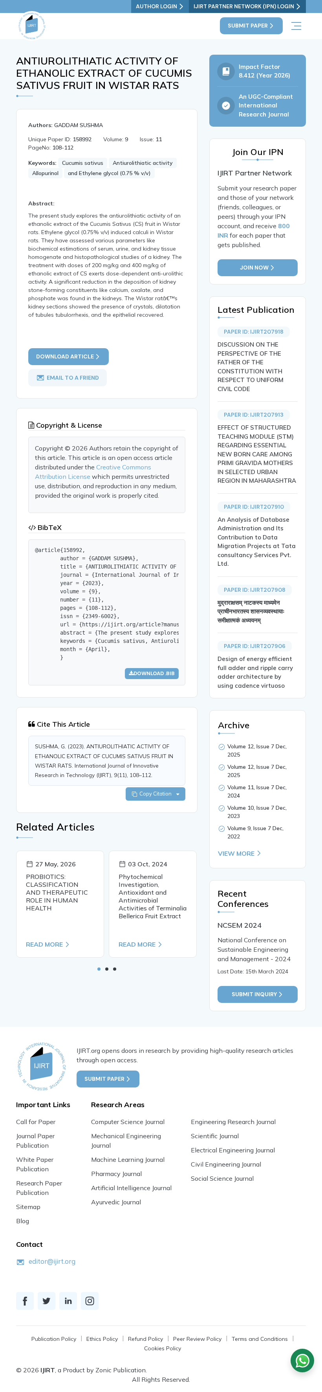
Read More (44, 944)
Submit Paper (248, 25)
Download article (65, 356)
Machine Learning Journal (128, 1159)
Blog (22, 1221)
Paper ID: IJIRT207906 (254, 646)
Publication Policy (53, 1338)
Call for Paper (35, 1122)
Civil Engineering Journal (226, 1164)
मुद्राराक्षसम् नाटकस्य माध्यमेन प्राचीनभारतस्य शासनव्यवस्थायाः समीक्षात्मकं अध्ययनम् (251, 611)
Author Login (156, 6)
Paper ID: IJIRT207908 (254, 589)
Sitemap (28, 1207)
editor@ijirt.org (52, 1261)
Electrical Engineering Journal (233, 1150)
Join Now (254, 267)
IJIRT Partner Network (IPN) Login (244, 6)
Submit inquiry (254, 994)
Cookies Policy (162, 1348)
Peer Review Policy (197, 1338)
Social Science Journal (222, 1178)
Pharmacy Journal (116, 1174)
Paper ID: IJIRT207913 (254, 414)
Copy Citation (156, 793)
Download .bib (154, 673)
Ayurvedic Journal (116, 1202)
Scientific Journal (215, 1136)
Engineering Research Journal (233, 1122)
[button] (99, 969)
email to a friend (73, 377)
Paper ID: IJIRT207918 (254, 331)
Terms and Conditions (260, 1338)
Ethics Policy (102, 1338)
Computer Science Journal (128, 1122)
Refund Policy (145, 1338)
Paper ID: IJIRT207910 (254, 506)
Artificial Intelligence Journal (131, 1188)
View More (236, 853)
